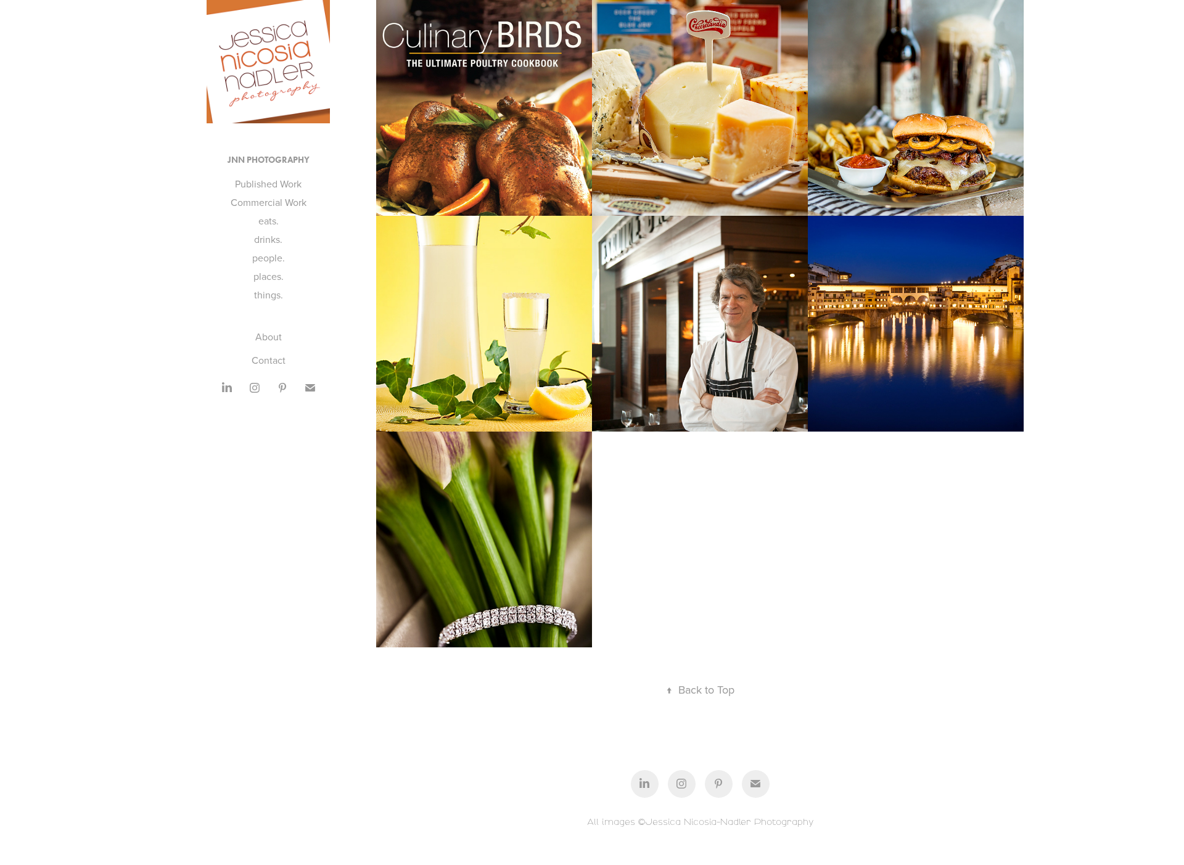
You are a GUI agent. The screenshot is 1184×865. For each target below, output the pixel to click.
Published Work (268, 184)
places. (268, 276)
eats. (268, 221)
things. (268, 294)
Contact (269, 360)
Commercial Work (268, 202)
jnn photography (269, 160)
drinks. (268, 239)
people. (268, 257)
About (268, 336)
